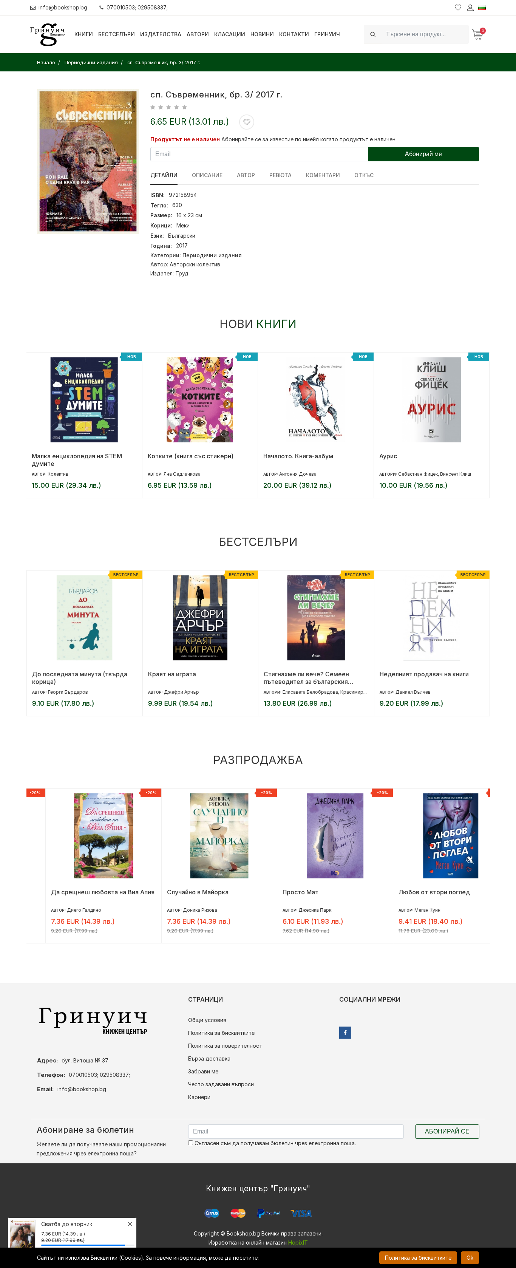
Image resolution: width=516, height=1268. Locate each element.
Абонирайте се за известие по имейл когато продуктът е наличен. (309, 139)
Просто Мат (281, 892)
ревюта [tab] (280, 175)
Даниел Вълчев (412, 692)
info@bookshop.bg (63, 7)
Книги (83, 34)
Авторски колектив (195, 264)
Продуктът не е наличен (185, 139)
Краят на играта (172, 674)
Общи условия (207, 1020)
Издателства (160, 34)
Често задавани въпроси (221, 1084)
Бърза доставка (209, 1058)
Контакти (294, 34)
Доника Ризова (181, 910)
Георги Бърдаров (68, 692)
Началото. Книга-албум (298, 456)
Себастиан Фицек (418, 474)
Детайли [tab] (164, 175)
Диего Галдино (65, 910)
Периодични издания (212, 255)
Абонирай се (447, 1131)
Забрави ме (203, 1071)
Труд (181, 273)
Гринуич (327, 34)
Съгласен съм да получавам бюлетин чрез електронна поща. (274, 1143)
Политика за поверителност (225, 1045)
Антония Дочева (298, 474)
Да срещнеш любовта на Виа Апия (83, 892)
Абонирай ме (423, 154)
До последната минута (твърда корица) (79, 677)
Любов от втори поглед (415, 892)
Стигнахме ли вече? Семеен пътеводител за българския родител (306, 677)
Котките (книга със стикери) (190, 456)
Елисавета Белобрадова (310, 692)
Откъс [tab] (364, 175)
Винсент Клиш (455, 474)
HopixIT (298, 1242)
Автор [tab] (246, 175)
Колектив (58, 474)
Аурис (388, 456)
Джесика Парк (295, 910)
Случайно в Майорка (178, 892)
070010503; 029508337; (137, 7)
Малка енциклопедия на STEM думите (77, 459)
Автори (198, 34)
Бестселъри (116, 34)
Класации (229, 34)
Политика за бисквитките (221, 1033)
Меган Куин (408, 910)
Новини (262, 34)
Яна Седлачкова (182, 474)
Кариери (199, 1097)
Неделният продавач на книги (423, 674)
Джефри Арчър (181, 692)
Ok (470, 1257)
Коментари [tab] (323, 175)
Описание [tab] (207, 175)
